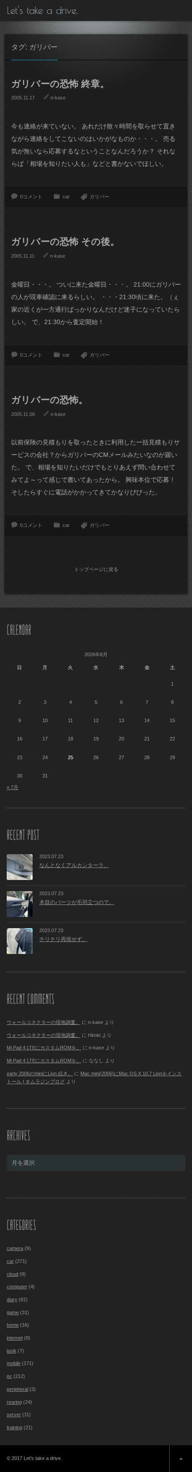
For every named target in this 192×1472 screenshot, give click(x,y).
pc (9, 1376)
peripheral (17, 1389)
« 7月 (12, 787)
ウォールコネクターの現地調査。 (43, 1022)
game (13, 1312)
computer (17, 1286)
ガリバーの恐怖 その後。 (65, 241)
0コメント (31, 196)
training (14, 1427)
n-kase (58, 97)
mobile (14, 1363)
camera (15, 1248)
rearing (14, 1402)
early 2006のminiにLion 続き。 (40, 1073)
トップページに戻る (96, 569)
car (66, 196)
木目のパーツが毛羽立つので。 (76, 902)
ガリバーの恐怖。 (49, 400)
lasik (12, 1350)
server (14, 1414)
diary (12, 1299)
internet (15, 1337)
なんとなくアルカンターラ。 (74, 865)
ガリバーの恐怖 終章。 (60, 83)
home (13, 1325)
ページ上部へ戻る (180, 1458)
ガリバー (99, 196)
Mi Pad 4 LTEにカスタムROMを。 (44, 1047)
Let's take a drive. (42, 10)
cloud (12, 1274)
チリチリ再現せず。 (63, 939)
